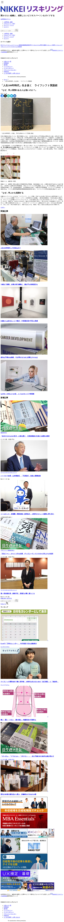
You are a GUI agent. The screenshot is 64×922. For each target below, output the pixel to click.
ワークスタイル (12, 46)
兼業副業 (26, 45)
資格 (20, 45)
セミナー (6, 27)
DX (1, 45)
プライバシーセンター (10, 70)
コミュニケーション (13, 45)
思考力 (42, 45)
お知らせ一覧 (7, 61)
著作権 (5, 64)
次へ (3, 207)
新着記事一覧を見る (6, 598)
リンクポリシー (8, 66)
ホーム (5, 79)
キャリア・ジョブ (9, 25)
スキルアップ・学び (9, 23)
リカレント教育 (50, 45)
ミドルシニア (58, 45)
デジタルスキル (35, 45)
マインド (4, 45)
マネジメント (4, 46)
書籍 (45, 45)
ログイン (8, 19)
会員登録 (3, 19)
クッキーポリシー (9, 68)
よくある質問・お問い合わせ (12, 73)
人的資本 (19, 46)
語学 (30, 45)
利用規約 (6, 63)
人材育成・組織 (8, 22)
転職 (22, 45)
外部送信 (6, 71)
